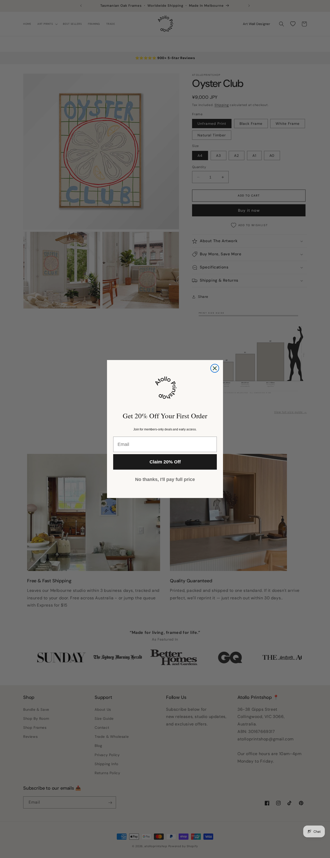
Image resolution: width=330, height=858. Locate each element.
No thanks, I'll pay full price (165, 479)
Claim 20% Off (165, 461)
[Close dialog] (215, 368)
